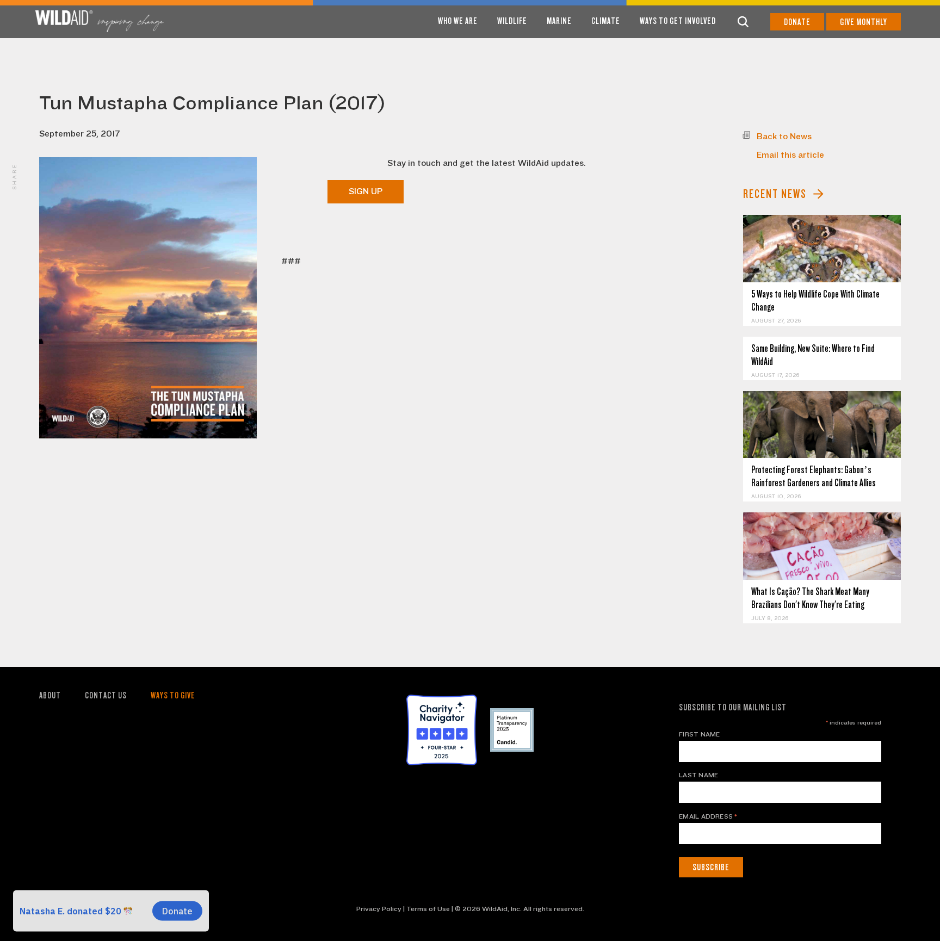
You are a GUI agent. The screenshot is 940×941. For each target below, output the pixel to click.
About (50, 695)
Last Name (698, 775)
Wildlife (512, 21)
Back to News (784, 136)
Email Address (708, 816)
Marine (559, 21)
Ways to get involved (678, 21)
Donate (797, 22)
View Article (822, 248)
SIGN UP (365, 191)
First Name (699, 734)
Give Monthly (863, 22)
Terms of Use (428, 909)
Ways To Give (173, 695)
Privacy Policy (378, 909)
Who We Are (458, 21)
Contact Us (106, 695)
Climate (605, 21)
